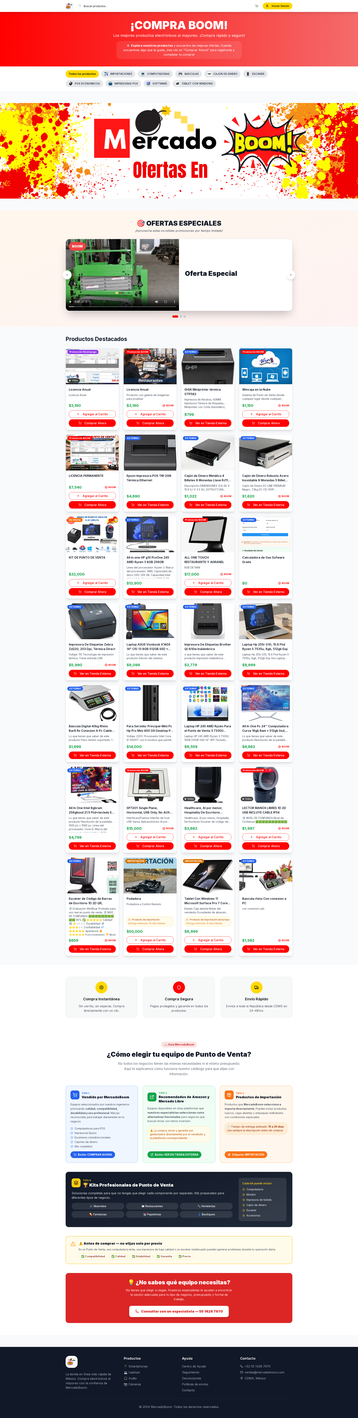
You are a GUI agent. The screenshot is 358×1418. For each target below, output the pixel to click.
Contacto (188, 1390)
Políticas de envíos (195, 1384)
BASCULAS (188, 74)
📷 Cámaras (132, 1384)
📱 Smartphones (136, 1366)
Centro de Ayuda (194, 1366)
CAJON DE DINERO (225, 73)
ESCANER (258, 73)
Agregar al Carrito (95, 414)
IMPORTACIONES (121, 73)
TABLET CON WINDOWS (197, 83)
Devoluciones (191, 1378)
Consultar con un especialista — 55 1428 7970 (182, 1311)
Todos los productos (82, 73)
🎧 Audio (130, 1378)
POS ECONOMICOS (87, 83)
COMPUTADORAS (155, 74)
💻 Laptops (132, 1372)
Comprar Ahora (95, 423)
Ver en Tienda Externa (211, 423)
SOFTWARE (160, 83)
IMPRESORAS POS (126, 83)
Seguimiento (190, 1372)
